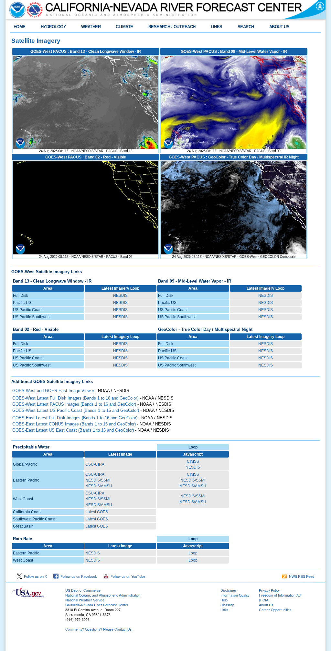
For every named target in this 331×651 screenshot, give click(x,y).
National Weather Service (84, 600)
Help (224, 600)
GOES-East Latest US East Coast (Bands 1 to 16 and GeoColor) (73, 430)
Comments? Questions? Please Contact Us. (99, 629)
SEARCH (246, 26)
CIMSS (193, 461)
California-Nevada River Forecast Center (96, 604)
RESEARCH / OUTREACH (172, 26)
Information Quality (234, 595)
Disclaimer (228, 590)
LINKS (216, 26)
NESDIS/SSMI (97, 480)
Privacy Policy (269, 590)
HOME (20, 26)
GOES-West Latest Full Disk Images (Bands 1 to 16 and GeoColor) (75, 398)
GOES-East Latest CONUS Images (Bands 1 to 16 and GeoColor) (74, 424)
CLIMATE (124, 26)
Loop (193, 553)
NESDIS (120, 295)
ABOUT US (279, 26)
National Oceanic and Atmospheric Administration (103, 595)
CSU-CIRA (94, 464)
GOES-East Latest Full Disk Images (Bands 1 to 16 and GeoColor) (74, 417)
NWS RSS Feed (300, 576)
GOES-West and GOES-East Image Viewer (53, 390)
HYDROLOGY (53, 26)
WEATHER (91, 26)
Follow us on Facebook (78, 576)
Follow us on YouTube (127, 576)
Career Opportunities (275, 609)
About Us (266, 604)
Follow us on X (34, 576)
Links (224, 609)
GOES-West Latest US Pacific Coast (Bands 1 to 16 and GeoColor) (75, 410)
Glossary (227, 604)
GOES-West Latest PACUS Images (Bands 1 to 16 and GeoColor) (74, 404)
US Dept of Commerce (83, 590)
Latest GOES (96, 512)
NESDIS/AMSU (98, 486)
